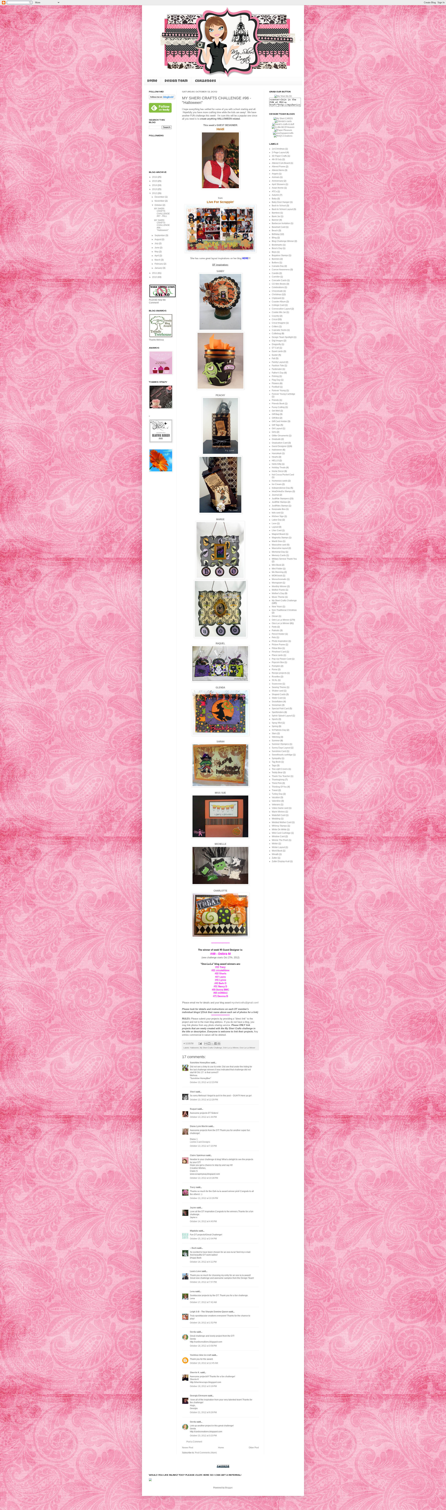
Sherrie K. (195, 1372)
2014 (154, 185)
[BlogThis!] (209, 1043)
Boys (274, 252)
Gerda (193, 1332)
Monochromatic (279, 579)
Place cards (277, 655)
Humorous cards (279, 481)
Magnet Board (278, 534)
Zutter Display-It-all (281, 861)
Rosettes (276, 676)
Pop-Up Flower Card (281, 659)
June (157, 247)
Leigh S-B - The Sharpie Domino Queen (209, 1311)
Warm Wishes (278, 812)
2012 (154, 193)
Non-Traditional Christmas (284, 610)
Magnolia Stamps (280, 537)
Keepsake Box (279, 509)
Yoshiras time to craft (200, 1355)
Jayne (193, 1207)
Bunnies (276, 259)
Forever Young (279, 390)
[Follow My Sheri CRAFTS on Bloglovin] (162, 98)
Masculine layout (280, 548)
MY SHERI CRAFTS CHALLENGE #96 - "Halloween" (162, 225)
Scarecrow (277, 684)
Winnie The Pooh (280, 840)
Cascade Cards (279, 280)
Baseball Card (278, 227)
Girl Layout (277, 428)
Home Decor (278, 471)
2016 (154, 177)
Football (275, 387)
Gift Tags (276, 425)
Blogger (228, 1487)
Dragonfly (276, 344)
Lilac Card (277, 530)
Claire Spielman (198, 1155)
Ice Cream (277, 484)
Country (275, 316)
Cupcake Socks (279, 330)
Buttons (275, 262)
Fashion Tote (278, 365)
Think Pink (277, 783)
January (159, 268)
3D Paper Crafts (279, 156)
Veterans (276, 804)
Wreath (275, 854)
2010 (154, 277)
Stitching (276, 737)
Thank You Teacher (281, 776)
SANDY (220, 271)
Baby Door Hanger (281, 202)
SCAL (274, 680)
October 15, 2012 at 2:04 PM (203, 1238)
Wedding (276, 818)
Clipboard (276, 298)
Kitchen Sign (278, 516)
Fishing (275, 376)
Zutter (274, 858)
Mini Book (276, 565)
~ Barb (193, 1248)
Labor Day (277, 520)
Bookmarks (277, 245)
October (159, 205)
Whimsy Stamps (279, 826)
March (158, 260)
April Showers (278, 184)
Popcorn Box (278, 662)
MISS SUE (220, 793)
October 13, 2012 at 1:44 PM (203, 1117)
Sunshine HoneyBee (200, 1062)
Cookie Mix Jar (279, 312)
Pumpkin (276, 666)
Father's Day (278, 373)
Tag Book (276, 762)
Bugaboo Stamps (280, 255)
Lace (274, 523)
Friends (275, 400)
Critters (275, 326)
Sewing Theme (279, 687)
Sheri (192, 1092)
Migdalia (194, 1231)
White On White (279, 829)
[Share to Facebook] (215, 1043)
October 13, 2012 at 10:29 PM (204, 1198)
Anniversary (277, 181)
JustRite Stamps (279, 502)
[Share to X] (212, 1043)
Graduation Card (280, 443)
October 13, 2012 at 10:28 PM (204, 1178)
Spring (275, 726)
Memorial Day (278, 552)
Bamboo (276, 213)
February (159, 264)
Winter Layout (278, 847)
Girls (274, 432)
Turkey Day (277, 794)
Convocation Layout (281, 309)
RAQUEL (220, 643)
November (160, 201)
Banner (275, 220)
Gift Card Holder (279, 421)
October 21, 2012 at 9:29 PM (203, 1412)
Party (274, 627)
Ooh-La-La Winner (231, 1048)
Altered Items (278, 170)
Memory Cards (279, 555)
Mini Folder (277, 568)
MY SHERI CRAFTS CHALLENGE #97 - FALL (162, 212)
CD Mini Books (279, 284)
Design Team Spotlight (282, 337)
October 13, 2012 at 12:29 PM (204, 1099)
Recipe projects (279, 673)
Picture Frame (278, 644)
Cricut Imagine (279, 323)
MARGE (220, 519)
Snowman (276, 705)
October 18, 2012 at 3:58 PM (203, 1346)
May (157, 251)
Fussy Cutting (278, 407)
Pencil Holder (278, 634)
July (157, 243)
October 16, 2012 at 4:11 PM (203, 1262)
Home (152, 81)
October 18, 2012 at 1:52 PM (203, 1322)
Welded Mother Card (281, 822)
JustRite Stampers (280, 498)
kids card (276, 512)
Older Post (254, 1447)
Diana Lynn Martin (199, 1126)
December (160, 197)
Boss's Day (277, 248)
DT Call (275, 348)
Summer (276, 740)
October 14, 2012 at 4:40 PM (203, 1221)
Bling (274, 237)
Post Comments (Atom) (206, 1452)
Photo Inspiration (280, 641)
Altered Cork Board (281, 163)
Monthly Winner (279, 586)
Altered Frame (278, 166)
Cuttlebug (276, 333)
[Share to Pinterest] (219, 1043)
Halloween (194, 1048)
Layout (275, 527)
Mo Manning (278, 572)
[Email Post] (200, 1043)
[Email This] (205, 1043)
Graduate (276, 439)
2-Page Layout (279, 152)
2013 (154, 189)
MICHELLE (220, 844)
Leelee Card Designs (200, 1142)
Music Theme (278, 597)
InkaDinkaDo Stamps (282, 491)
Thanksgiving (278, 779)
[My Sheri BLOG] (283, 96)
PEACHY (220, 395)
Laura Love (195, 1271)
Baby (274, 198)
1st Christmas (278, 149)
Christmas (276, 294)
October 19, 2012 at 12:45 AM (204, 1363)
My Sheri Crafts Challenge (211, 1048)
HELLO (275, 460)
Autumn (275, 195)
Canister (276, 277)
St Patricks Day (279, 730)
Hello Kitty (276, 464)
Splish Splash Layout (282, 715)
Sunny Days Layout (281, 748)
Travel (275, 790)
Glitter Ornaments (280, 435)
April (157, 255)
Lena (192, 1291)
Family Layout (278, 362)
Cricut (274, 319)
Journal (275, 495)
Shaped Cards (279, 694)
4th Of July (277, 159)
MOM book (277, 575)
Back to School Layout (282, 209)
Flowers (275, 383)
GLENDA (220, 687)
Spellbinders (278, 712)
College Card (278, 305)
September (160, 235)
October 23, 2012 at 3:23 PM (203, 1435)
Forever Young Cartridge (283, 394)
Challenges (205, 81)
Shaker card (277, 691)
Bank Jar (276, 216)
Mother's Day (278, 593)
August (158, 239)
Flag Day (276, 380)
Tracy (192, 1187)
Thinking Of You (279, 787)
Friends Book (278, 403)
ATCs (274, 191)
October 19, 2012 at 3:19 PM (203, 1386)
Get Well (276, 411)
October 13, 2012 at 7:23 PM (203, 1146)
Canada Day (278, 266)
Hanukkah (277, 453)
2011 (154, 273)
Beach (275, 230)
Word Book (277, 851)
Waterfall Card (278, 815)
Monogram (277, 583)
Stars (274, 733)
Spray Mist (277, 723)
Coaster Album (279, 301)
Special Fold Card (280, 708)
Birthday (276, 234)
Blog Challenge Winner (283, 241)
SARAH (220, 741)
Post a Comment (194, 1441)
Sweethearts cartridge (282, 755)
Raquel (193, 1109)
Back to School (279, 205)
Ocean (275, 616)
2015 (154, 181)
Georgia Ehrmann (198, 1395)
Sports (275, 719)
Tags (274, 765)
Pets (274, 637)
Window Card (278, 836)
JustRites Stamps (280, 505)
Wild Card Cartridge (281, 833)
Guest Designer (279, 446)
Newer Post (187, 1447)
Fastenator (277, 369)
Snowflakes (277, 701)
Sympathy (276, 758)
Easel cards (277, 351)
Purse (274, 669)
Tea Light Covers (280, 769)
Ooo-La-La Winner (247, 1048)
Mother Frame (278, 590)
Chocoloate (277, 291)
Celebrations (278, 287)
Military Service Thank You (284, 559)
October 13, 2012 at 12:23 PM (204, 1082)
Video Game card (280, 808)
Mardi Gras (277, 541)
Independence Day (281, 488)
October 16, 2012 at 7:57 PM (203, 1282)
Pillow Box (277, 648)
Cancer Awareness (281, 269)
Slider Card (277, 698)
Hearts (275, 457)
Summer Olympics (280, 744)
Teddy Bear (277, 772)
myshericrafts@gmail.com (244, 1002)
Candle (275, 273)
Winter (275, 843)
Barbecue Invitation (281, 223)
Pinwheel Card (279, 652)
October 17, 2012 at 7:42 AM (203, 1302)
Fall (273, 358)
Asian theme (278, 188)
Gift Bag (275, 414)
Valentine (276, 801)
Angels (275, 174)
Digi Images (277, 340)
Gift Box (275, 418)
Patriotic (275, 630)
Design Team (176, 81)
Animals (275, 177)
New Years (277, 606)
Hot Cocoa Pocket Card (283, 474)
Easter (275, 355)
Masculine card (279, 545)
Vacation (276, 797)
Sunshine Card (279, 751)
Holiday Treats (279, 467)
